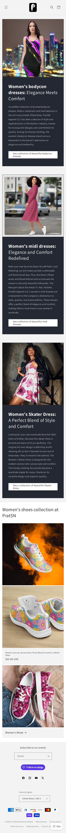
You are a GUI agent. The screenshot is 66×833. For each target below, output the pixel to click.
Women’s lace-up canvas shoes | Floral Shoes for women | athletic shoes (32, 653)
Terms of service (16, 826)
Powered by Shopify (25, 821)
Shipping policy (32, 826)
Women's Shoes (14, 732)
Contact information (50, 826)
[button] (6, 7)
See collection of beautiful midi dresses (30, 323)
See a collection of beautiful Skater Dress (32, 486)
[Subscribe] (48, 756)
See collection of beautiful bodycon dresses (32, 155)
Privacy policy (55, 822)
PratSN (14, 821)
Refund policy (41, 822)
